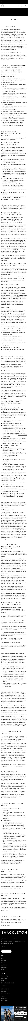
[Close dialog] (26, 1007)
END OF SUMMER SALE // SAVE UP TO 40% (14, 1)
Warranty (3, 996)
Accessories (4, 965)
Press (2, 1002)
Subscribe (6, 951)
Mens (2, 958)
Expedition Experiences (6, 976)
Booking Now (4, 978)
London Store (4, 967)
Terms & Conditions (5, 1005)
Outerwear (3, 960)
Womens (3, 962)
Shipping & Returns (5, 994)
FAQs (2, 980)
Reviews (3, 969)
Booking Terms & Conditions (7, 982)
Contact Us (3, 991)
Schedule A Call (4, 985)
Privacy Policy (4, 998)
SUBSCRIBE (20, 1016)
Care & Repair (4, 1000)
